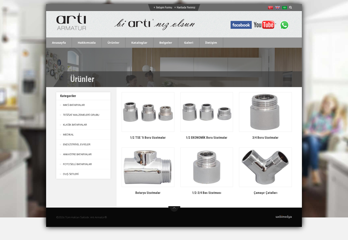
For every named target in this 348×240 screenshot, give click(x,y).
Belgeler (165, 42)
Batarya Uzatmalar (148, 193)
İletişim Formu (164, 7)
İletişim (211, 42)
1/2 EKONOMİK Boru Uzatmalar (206, 138)
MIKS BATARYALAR (74, 105)
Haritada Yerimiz (186, 7)
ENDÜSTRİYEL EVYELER (76, 144)
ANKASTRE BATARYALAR (77, 154)
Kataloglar (139, 42)
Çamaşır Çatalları (265, 193)
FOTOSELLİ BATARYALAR (77, 164)
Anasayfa (59, 42)
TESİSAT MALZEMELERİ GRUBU (81, 114)
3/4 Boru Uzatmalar (265, 138)
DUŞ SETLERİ (71, 174)
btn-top (174, 209)
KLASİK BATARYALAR (75, 124)
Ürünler (113, 42)
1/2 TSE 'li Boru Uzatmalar (148, 138)
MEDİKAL (68, 134)
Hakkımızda (87, 42)
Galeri (188, 42)
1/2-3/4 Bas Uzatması (206, 193)
